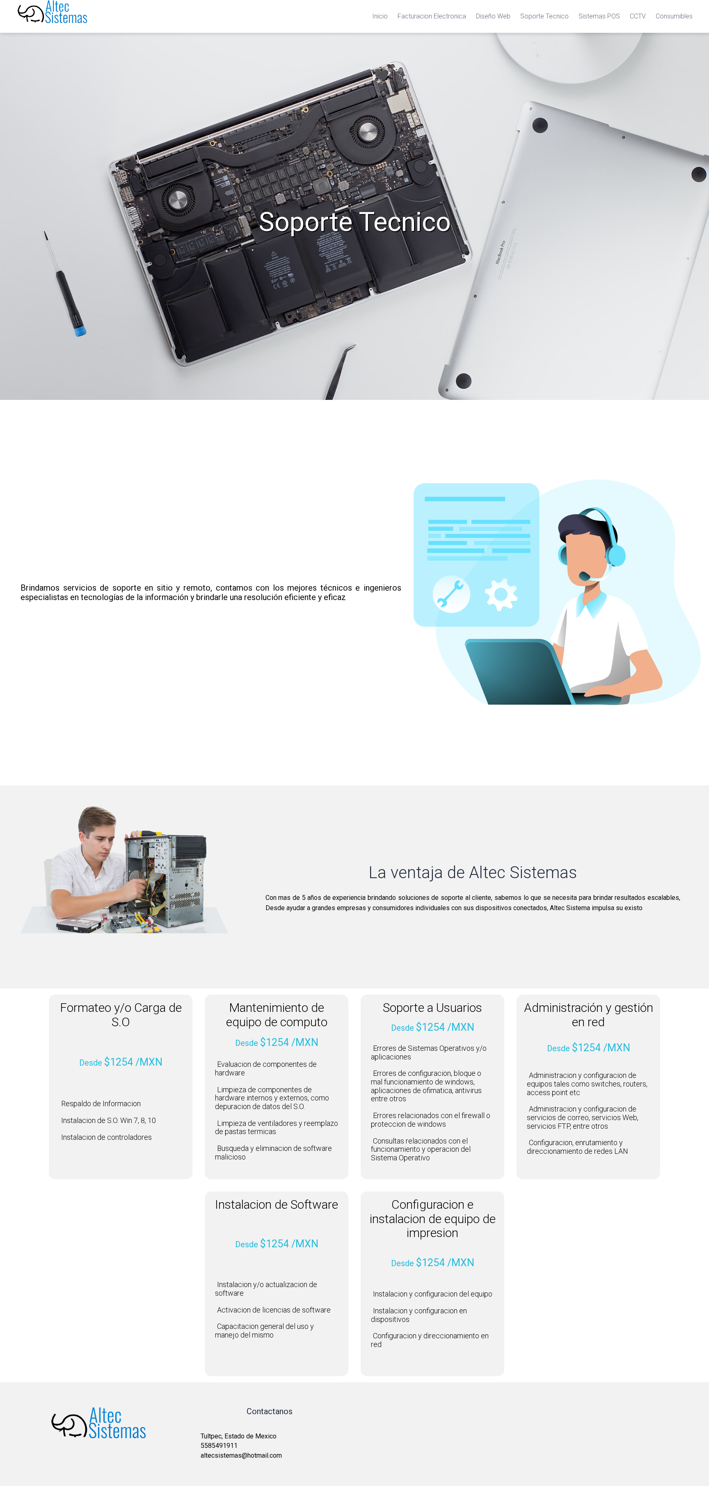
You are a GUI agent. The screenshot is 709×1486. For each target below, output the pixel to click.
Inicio (380, 16)
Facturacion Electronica (432, 16)
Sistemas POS (599, 16)
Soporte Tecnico (544, 16)
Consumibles (674, 16)
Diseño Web (493, 16)
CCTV (638, 16)
